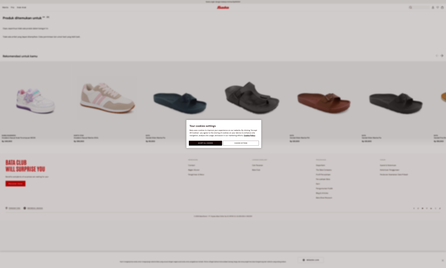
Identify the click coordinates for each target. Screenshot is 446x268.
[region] (224, 134)
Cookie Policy (249, 135)
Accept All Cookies (205, 143)
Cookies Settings (240, 143)
